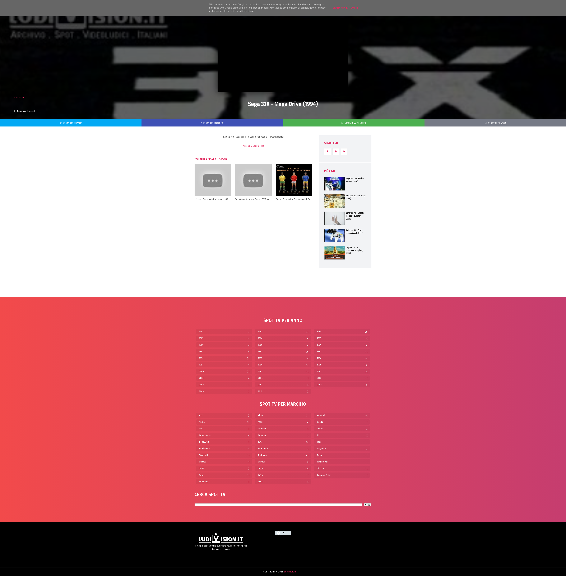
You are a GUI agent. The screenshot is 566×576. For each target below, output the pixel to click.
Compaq (262, 435)
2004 (260, 378)
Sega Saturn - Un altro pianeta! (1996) (355, 180)
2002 (319, 371)
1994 (201, 358)
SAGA (201, 468)
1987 (319, 338)
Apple (202, 422)
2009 (201, 391)
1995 (260, 358)
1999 (319, 364)
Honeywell (204, 442)
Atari (260, 422)
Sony (201, 475)
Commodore (205, 435)
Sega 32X (19, 97)
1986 (260, 338)
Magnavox (321, 448)
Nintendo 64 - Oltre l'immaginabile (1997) (354, 231)
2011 (260, 391)
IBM (259, 442)
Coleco (320, 428)
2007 (260, 384)
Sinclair (320, 468)
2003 (201, 378)
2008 (319, 384)
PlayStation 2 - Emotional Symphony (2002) (354, 250)
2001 (260, 371)
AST (201, 415)
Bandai (320, 422)
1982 (201, 331)
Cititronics (263, 428)
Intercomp (263, 448)
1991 (201, 351)
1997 (201, 364)
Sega (260, 468)
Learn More (340, 7)
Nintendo (262, 455)
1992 (260, 351)
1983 (260, 331)
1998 (260, 364)
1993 (319, 351)
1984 (319, 331)
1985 (201, 338)
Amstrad (321, 415)
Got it (354, 7)
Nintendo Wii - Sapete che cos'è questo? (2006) (355, 216)
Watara (261, 481)
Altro (260, 415)
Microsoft (203, 455)
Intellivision (204, 448)
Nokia (319, 455)
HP (318, 435)
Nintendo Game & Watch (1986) (356, 197)
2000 (201, 371)
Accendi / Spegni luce (253, 145)
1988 (201, 345)
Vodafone (203, 481)
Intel (319, 442)
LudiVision (290, 571)
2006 (201, 384)
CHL (201, 428)
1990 (319, 345)
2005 (319, 378)
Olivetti (261, 461)
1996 (319, 358)
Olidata (202, 461)
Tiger (260, 475)
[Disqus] (253, 240)
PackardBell (322, 461)
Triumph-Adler (324, 475)
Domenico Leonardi (26, 111)
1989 (260, 345)
